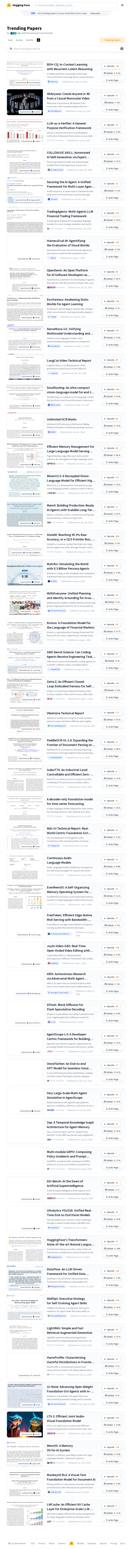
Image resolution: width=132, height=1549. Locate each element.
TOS (33, 1543)
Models (80, 1543)
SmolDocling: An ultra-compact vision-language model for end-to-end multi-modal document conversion (70, 390)
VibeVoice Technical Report (65, 713)
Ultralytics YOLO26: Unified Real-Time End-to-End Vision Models (69, 1212)
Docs (122, 1543)
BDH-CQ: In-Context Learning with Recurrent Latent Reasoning (70, 66)
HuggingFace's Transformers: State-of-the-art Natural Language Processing (71, 1242)
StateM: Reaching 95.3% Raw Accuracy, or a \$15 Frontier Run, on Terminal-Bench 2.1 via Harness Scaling (71, 537)
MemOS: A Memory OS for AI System (60, 1448)
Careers (62, 1543)
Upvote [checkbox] (113, 66)
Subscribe (95, 13)
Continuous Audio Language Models (59, 860)
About (52, 1543)
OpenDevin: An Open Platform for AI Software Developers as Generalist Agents (67, 272)
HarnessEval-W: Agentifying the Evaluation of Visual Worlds (68, 243)
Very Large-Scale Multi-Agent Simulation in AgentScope (67, 1095)
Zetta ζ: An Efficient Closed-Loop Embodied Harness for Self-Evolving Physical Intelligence (70, 684)
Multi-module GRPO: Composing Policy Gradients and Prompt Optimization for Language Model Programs (70, 1154)
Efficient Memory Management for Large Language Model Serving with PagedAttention (70, 448)
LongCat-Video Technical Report (69, 360)
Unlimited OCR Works (61, 419)
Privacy (41, 1543)
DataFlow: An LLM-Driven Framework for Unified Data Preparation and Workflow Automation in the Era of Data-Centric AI (68, 1271)
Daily (10, 40)
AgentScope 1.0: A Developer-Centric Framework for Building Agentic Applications (68, 1036)
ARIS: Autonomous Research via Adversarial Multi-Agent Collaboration (66, 976)
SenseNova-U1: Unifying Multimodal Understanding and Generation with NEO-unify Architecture (68, 331)
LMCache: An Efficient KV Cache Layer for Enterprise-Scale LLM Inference (68, 1506)
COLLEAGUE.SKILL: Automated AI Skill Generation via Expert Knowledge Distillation (68, 154)
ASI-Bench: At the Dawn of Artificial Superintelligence (65, 1183)
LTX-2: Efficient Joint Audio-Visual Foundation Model (66, 1418)
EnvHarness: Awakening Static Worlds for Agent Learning (68, 301)
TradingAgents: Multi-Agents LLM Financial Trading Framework (70, 213)
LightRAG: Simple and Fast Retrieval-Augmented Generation (69, 1330)
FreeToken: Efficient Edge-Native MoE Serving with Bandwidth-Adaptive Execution (69, 917)
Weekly (19, 40)
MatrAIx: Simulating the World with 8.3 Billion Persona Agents (68, 566)
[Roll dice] (121, 48)
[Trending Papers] (38, 40)
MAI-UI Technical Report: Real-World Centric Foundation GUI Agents (68, 830)
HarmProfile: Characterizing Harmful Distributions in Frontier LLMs (69, 1359)
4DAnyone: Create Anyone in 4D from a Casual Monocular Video (68, 96)
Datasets (92, 1543)
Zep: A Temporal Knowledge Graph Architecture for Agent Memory (70, 1124)
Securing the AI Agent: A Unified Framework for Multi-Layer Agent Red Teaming (70, 184)
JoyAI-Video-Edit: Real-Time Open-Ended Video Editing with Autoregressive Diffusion (68, 948)
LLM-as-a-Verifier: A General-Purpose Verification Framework (69, 125)
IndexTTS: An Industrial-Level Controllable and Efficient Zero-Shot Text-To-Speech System (68, 772)
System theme (18, 1543)
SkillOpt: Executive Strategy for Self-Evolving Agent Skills (67, 1300)
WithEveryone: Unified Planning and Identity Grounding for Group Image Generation (70, 595)
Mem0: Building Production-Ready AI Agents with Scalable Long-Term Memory (71, 507)
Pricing (113, 1543)
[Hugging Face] (71, 1543)
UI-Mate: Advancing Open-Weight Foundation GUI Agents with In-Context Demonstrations (70, 1389)
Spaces (103, 1543)
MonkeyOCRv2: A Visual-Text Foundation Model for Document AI (71, 1477)
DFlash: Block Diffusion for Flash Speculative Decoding (66, 1007)
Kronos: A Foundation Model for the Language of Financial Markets (70, 625)
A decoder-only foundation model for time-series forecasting (70, 801)
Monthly (30, 40)
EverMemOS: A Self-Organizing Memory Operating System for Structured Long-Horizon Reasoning (68, 889)
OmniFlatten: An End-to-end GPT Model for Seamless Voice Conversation (68, 1066)
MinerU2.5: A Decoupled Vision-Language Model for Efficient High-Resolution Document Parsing (71, 478)
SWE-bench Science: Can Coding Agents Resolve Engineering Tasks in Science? (70, 654)
